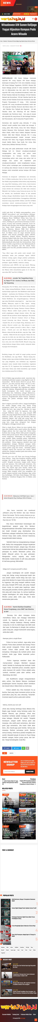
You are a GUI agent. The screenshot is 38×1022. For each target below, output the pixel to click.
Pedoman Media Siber (26, 1015)
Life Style (27, 947)
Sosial (18, 950)
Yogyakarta (3, 953)
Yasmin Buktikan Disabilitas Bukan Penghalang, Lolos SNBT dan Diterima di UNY (19, 609)
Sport (22, 950)
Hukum (11, 947)
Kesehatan (22, 947)
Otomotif (2, 950)
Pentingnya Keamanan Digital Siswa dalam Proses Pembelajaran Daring (23, 918)
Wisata (34, 950)
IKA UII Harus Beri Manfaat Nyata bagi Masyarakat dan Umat (24, 966)
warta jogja (22, 1018)
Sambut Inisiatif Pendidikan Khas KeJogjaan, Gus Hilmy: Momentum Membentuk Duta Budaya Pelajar (24, 992)
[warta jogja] (19, 1011)
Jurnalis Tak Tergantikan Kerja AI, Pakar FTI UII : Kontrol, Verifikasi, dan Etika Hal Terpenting (19, 280)
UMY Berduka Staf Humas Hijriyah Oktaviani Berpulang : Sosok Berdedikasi (10, 834)
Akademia (11, 753)
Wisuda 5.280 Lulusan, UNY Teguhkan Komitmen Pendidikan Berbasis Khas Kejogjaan (27, 803)
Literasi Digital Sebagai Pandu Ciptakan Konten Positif (24, 908)
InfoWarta (16, 947)
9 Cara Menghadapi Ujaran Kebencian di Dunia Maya (23, 926)
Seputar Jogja (13, 950)
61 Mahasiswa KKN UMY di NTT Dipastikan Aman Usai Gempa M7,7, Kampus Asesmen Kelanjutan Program (27, 834)
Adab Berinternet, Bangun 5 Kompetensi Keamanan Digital (23, 900)
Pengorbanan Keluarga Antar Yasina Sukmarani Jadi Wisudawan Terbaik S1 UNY (10, 803)
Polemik (7, 950)
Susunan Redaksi (6, 1015)
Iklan (34, 1015)
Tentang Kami (15, 1015)
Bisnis (7, 947)
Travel (30, 950)
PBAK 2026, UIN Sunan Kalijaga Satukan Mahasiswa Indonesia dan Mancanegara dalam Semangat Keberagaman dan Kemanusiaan (10, 817)
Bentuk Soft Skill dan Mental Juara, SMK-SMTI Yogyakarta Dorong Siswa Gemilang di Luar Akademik (27, 819)
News (32, 947)
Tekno (26, 950)
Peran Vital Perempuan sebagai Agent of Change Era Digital (24, 935)
